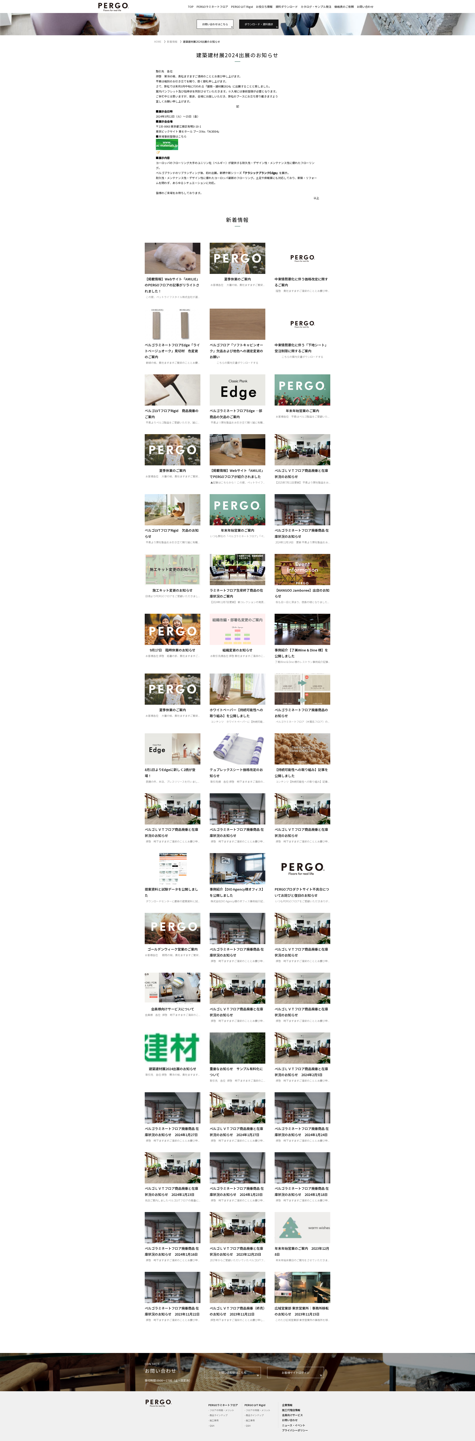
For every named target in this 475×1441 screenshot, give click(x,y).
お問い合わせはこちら (215, 24)
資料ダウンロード (287, 7)
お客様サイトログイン (295, 1373)
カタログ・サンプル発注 (316, 7)
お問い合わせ (365, 7)
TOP (191, 7)
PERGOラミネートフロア (212, 7)
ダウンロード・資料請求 (259, 24)
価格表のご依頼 (344, 7)
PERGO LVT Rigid (242, 7)
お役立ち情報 (264, 7)
